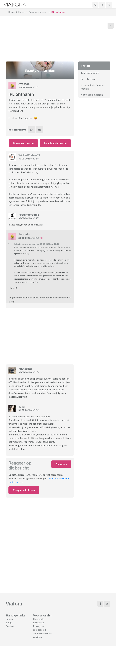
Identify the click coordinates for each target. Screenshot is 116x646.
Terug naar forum (90, 72)
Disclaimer (38, 622)
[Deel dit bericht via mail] (39, 129)
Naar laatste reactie (55, 143)
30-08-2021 (24, 87)
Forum (21, 12)
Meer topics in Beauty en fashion (93, 87)
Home (11, 12)
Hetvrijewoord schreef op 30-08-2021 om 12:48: (36, 244)
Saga (21, 406)
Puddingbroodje (28, 214)
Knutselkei (25, 368)
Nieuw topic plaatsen (92, 94)
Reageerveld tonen (24, 490)
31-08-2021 (24, 409)
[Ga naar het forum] (102, 5)
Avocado (24, 83)
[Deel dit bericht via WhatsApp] (31, 129)
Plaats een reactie (23, 143)
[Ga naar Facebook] (100, 604)
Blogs (9, 622)
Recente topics (88, 78)
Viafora (14, 603)
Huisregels (38, 618)
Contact (10, 626)
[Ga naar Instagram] (107, 604)
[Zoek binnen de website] (95, 5)
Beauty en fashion (38, 12)
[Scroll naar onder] (111, 26)
